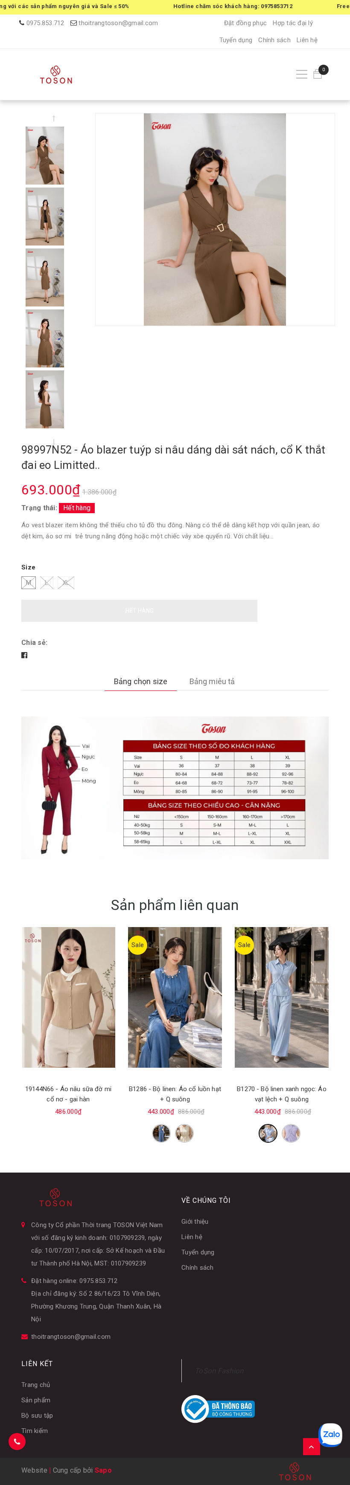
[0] (317, 74)
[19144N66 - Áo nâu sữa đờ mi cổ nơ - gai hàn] (68, 997)
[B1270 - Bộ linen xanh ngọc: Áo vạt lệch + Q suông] (282, 997)
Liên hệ (307, 40)
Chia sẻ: (34, 642)
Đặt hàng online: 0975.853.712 (74, 1281)
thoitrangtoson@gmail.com (118, 23)
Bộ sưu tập (37, 1415)
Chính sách (274, 40)
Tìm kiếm (34, 1431)
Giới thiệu (195, 1221)
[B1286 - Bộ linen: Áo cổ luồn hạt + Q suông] (175, 997)
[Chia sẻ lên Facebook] (24, 655)
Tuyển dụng (236, 40)
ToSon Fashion (219, 1371)
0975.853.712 (45, 23)
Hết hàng (139, 610)
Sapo (103, 1470)
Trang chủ (35, 1385)
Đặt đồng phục (245, 23)
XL (66, 582)
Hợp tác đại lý (293, 23)
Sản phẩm (35, 1400)
